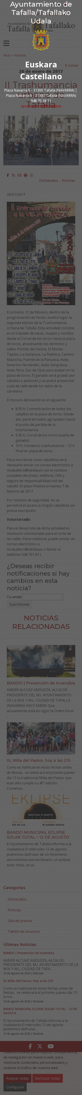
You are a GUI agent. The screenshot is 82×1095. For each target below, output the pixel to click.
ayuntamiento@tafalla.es (41, 106)
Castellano (41, 76)
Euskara (41, 64)
